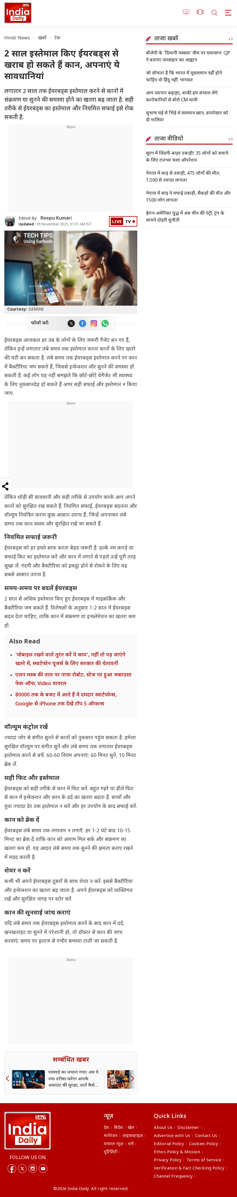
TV (128, 222)
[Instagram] (32, 1168)
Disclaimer (188, 1128)
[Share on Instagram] (93, 323)
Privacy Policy (168, 1160)
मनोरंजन (111, 1136)
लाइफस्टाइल (133, 1136)
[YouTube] (43, 1168)
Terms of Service (203, 1160)
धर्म (131, 1144)
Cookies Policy (203, 1144)
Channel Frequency (173, 1176)
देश (106, 1128)
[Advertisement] (71, 170)
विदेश (118, 1128)
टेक (57, 38)
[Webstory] (200, 13)
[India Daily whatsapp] (105, 323)
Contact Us (206, 1136)
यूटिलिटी (110, 1152)
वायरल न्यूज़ (113, 1144)
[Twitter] (22, 1168)
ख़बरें (42, 38)
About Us (163, 1128)
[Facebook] (12, 1168)
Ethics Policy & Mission (177, 1152)
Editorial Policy (169, 1144)
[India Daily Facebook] (82, 323)
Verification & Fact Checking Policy (189, 1168)
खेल (131, 1128)
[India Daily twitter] (71, 323)
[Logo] (27, 1130)
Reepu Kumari (56, 219)
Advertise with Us (172, 1136)
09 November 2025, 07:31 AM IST (55, 224)
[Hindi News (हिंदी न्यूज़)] (17, 12)
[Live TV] (186, 13)
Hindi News (17, 38)
